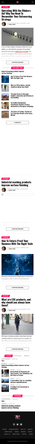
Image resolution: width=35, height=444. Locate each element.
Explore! (4, 429)
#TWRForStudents (13, 429)
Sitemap (31, 434)
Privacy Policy (16, 434)
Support (24, 434)
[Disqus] (17, 147)
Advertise (30, 429)
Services (30, 432)
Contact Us (7, 434)
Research (23, 432)
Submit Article (8, 432)
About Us (23, 429)
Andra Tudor (12, 24)
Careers (17, 432)
